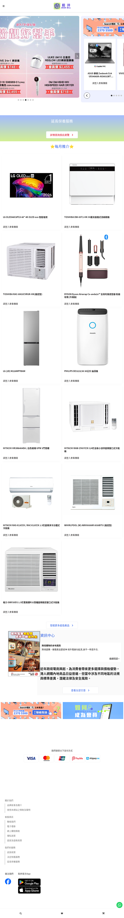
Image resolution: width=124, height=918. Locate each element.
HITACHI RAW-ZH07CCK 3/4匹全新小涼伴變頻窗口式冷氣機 (92, 450)
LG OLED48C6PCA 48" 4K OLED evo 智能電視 (25, 217)
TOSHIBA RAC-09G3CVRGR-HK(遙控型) (22, 294)
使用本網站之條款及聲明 (18, 809)
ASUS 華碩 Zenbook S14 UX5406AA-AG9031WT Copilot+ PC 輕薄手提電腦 (99, 75)
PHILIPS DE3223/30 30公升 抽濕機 (81, 371)
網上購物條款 (13, 830)
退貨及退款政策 (14, 840)
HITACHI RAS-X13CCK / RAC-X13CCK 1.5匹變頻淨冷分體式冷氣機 (31, 527)
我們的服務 (10, 847)
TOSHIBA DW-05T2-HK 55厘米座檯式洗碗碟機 (86, 217)
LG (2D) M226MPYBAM (14, 371)
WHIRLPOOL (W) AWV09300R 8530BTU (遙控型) (88, 525)
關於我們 (9, 800)
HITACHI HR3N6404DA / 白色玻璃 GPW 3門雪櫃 (26, 448)
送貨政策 (11, 852)
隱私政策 (11, 835)
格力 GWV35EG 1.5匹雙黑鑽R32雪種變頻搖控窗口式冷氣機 (31, 602)
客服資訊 (9, 816)
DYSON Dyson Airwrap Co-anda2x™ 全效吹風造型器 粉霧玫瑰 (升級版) (92, 296)
